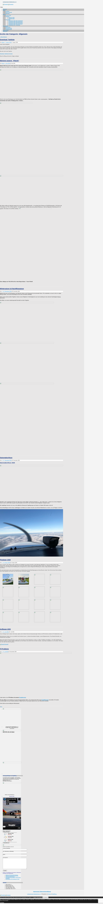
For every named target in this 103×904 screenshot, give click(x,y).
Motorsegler (8, 27)
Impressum (5, 31)
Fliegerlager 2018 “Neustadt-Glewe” (15, 21)
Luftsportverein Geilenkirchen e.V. (10, 1)
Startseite (5, 9)
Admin (3, 42)
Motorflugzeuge (9, 28)
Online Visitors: (8, 884)
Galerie (4, 14)
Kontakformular (22, 697)
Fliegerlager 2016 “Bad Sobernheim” (15, 20)
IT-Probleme (4, 649)
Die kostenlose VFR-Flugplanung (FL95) (12, 879)
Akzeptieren (45, 897)
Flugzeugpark (5, 26)
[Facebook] (5, 4)
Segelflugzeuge (9, 29)
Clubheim (7, 11)
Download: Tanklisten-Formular (6, 53)
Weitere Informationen (37, 897)
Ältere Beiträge (3, 36)
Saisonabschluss (6, 458)
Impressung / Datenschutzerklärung (42, 891)
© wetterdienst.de (6, 842)
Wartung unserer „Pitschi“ (9, 61)
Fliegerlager (8, 19)
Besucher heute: (8, 885)
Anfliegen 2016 (11, 18)
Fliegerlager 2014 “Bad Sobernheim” (15, 22)
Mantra (49, 894)
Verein (4, 10)
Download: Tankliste (7, 40)
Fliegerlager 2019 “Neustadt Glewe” (15, 23)
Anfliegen (7, 16)
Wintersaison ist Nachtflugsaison (12, 289)
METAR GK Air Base (8, 732)
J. (2, 291)
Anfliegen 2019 (11, 17)
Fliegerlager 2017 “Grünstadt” (14, 24)
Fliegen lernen (5, 30)
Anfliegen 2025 (5, 629)
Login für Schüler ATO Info (10, 876)
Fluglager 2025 (5, 560)
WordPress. (54, 894)
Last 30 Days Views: (9, 887)
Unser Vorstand (9, 12)
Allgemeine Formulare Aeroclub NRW (12, 875)
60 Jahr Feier (8, 15)
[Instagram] (10, 4)
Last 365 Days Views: (9, 888)
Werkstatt (8, 13)
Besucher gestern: (9, 886)
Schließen (2, 902)
